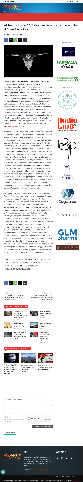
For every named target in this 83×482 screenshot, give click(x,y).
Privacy (62, 476)
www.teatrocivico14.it (15, 126)
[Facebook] (67, 1)
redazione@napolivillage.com (40, 470)
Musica (23, 362)
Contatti (56, 476)
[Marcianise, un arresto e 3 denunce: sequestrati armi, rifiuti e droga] (8, 334)
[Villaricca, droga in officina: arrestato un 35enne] (34, 313)
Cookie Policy (70, 476)
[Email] (20, 40)
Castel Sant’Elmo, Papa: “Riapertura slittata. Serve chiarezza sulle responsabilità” (45, 336)
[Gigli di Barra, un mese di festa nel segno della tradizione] (34, 325)
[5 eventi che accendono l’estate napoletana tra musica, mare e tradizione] (28, 358)
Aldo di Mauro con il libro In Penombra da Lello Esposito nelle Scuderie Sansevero (42, 298)
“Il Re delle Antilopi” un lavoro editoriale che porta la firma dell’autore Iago (13, 298)
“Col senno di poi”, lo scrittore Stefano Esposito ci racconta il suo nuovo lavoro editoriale (10, 369)
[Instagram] (70, 1)
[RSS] (66, 458)
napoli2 (8, 34)
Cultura (40, 362)
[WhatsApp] (15, 40)
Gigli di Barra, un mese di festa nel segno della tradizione (46, 324)
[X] (72, 1)
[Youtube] (77, 1)
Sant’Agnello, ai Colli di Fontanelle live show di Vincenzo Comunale (45, 367)
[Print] (25, 40)
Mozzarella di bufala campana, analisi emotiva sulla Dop (19, 324)
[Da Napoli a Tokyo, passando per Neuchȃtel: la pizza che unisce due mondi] (8, 313)
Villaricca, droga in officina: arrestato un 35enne (45, 313)
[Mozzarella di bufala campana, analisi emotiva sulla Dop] (8, 325)
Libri (6, 362)
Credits (75, 480)
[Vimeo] (75, 1)
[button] (77, 17)
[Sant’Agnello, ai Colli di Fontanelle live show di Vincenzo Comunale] (45, 358)
